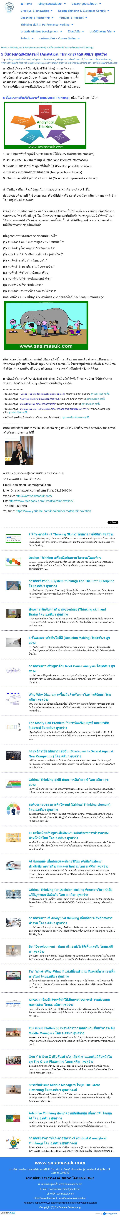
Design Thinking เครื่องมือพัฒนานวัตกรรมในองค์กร (65, 557)
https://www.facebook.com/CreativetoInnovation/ (41, 501)
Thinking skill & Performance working (28, 47)
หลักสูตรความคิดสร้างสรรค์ (69, 59)
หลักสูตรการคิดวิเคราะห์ (18, 59)
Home (4, 47)
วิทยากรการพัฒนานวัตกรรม (97, 59)
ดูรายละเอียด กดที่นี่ (100, 394)
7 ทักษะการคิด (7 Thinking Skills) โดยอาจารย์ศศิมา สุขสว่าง (71, 534)
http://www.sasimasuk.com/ (34, 496)
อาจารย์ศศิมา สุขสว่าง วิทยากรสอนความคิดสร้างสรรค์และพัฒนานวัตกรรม (81, 63)
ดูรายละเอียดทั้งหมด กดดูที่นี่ (76, 417)
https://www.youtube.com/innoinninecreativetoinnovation (53, 511)
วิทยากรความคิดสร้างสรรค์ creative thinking (22, 63)
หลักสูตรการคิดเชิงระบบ (43, 59)
